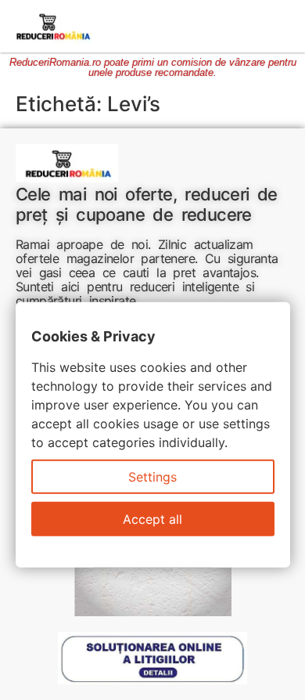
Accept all (152, 519)
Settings (152, 477)
